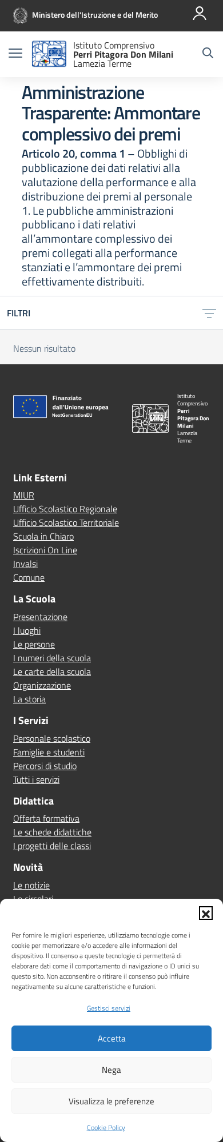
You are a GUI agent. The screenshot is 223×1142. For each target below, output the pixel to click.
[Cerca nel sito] (208, 54)
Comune (29, 577)
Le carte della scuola (52, 671)
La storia (29, 699)
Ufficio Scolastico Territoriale (66, 522)
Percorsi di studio (45, 766)
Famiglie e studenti (49, 752)
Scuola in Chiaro (43, 536)
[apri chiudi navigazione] (15, 54)
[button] (206, 913)
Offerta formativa (46, 818)
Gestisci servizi (108, 1008)
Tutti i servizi (36, 779)
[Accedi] (199, 13)
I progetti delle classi (52, 846)
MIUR (23, 495)
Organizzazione (42, 685)
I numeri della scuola (52, 658)
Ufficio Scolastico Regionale (65, 509)
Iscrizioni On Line (45, 550)
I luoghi (27, 630)
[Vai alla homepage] (49, 54)
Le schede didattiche (52, 832)
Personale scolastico (51, 738)
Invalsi (25, 563)
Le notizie (31, 885)
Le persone (34, 644)
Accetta (112, 1038)
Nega (111, 1069)
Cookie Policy (106, 1127)
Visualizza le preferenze (111, 1101)
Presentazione (40, 617)
